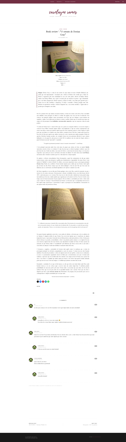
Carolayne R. (41, 345)
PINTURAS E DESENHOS (70, 1)
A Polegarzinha (38, 358)
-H (34, 304)
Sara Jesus (36, 331)
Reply (96, 304)
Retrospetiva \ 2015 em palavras (90, 425)
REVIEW (65, 29)
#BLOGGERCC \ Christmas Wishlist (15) (37, 425)
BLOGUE (52, 1)
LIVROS (60, 29)
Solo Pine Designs (96, 436)
